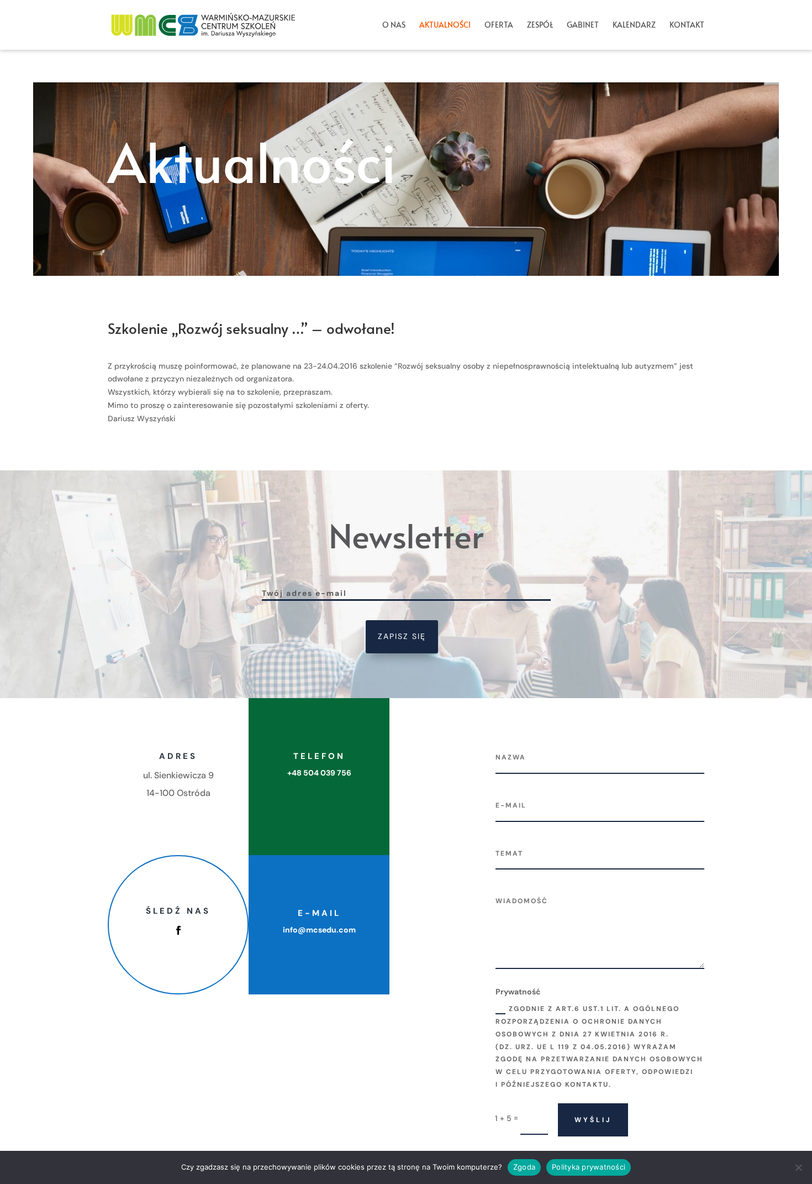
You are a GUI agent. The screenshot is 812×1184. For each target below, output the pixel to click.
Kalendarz (634, 25)
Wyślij (592, 1119)
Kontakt (686, 25)
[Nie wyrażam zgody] (798, 1167)
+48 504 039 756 (319, 773)
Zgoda (524, 1166)
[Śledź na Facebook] (178, 930)
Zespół (540, 25)
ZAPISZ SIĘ (402, 636)
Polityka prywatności (588, 1166)
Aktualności (445, 25)
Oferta (498, 25)
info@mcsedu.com (319, 930)
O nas (393, 25)
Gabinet (583, 25)
